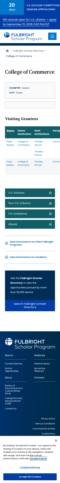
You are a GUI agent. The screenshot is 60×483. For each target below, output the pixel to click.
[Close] (56, 440)
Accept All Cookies (30, 476)
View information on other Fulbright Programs (32, 243)
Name (10, 130)
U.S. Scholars (16, 192)
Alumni (12, 224)
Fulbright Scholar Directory (28, 50)
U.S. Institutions (17, 213)
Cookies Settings (30, 467)
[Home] (23, 36)
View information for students (28, 257)
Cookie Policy (38, 458)
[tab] (30, 192)
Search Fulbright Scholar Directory (30, 305)
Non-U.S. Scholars (19, 203)
